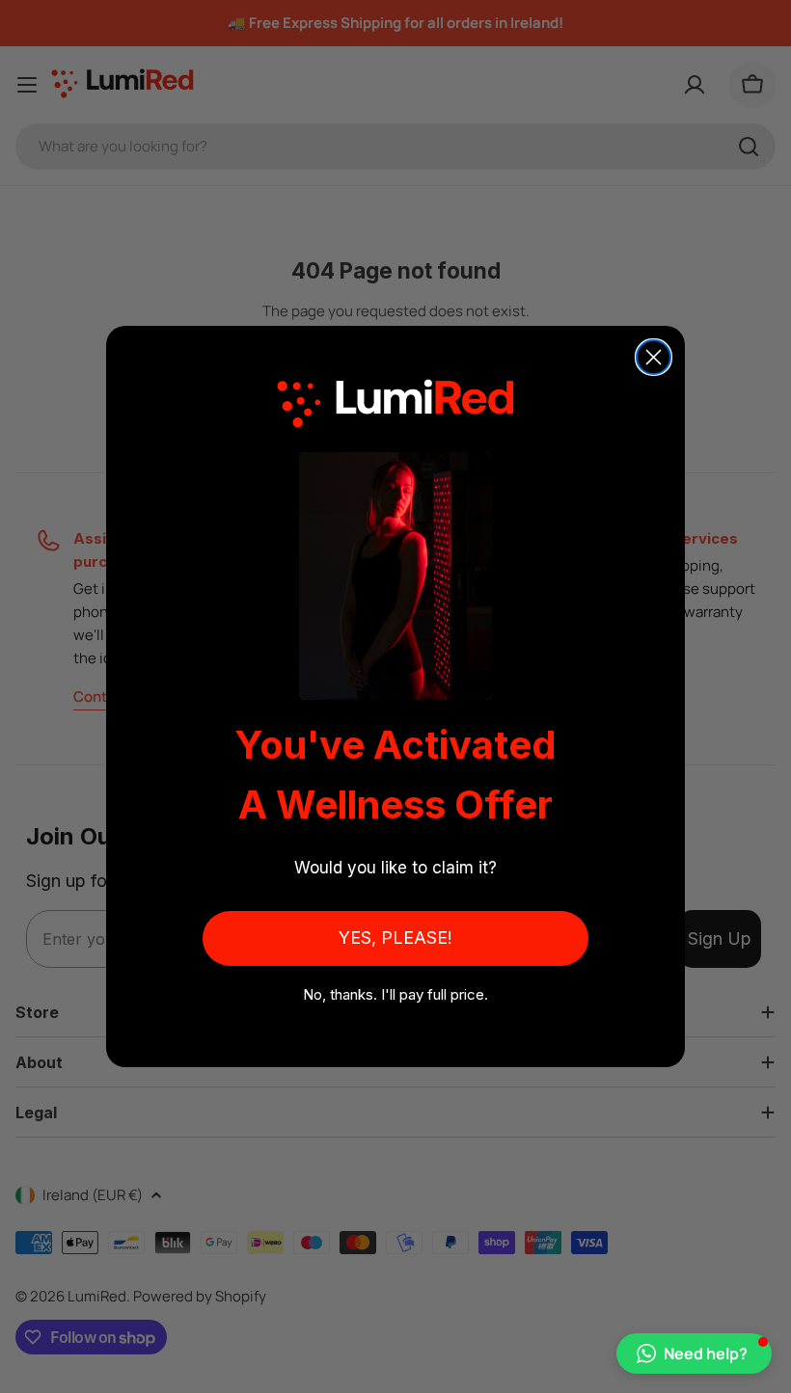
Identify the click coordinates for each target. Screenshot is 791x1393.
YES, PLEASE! (395, 937)
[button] (694, 1353)
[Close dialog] (653, 357)
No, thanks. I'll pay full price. (395, 994)
